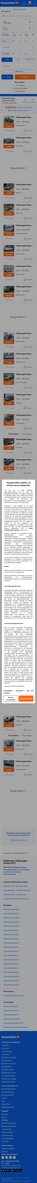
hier (26, 530)
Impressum (19, 691)
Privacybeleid (8, 691)
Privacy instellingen (10, 698)
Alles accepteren (26, 699)
